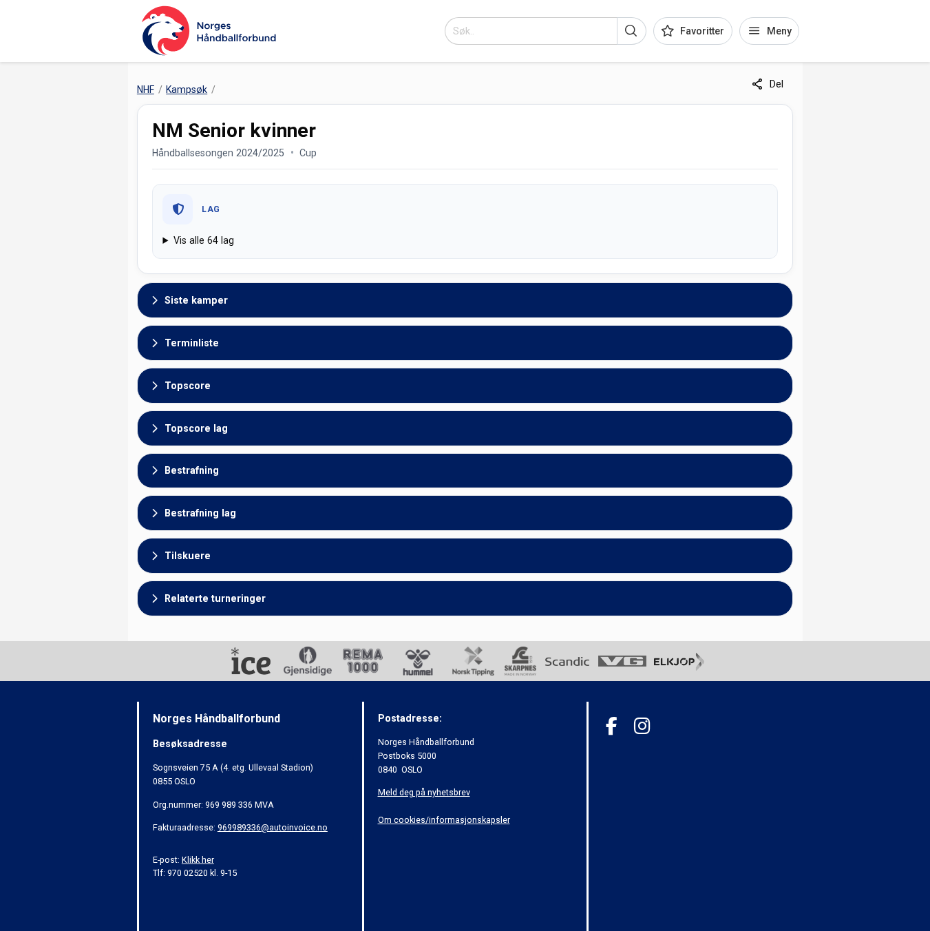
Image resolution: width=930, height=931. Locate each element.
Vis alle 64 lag (203, 240)
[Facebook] (611, 726)
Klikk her (198, 860)
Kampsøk (186, 89)
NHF (145, 89)
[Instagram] (642, 726)
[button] (631, 31)
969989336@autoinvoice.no (273, 827)
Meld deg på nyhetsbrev (424, 792)
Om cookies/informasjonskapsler (444, 820)
